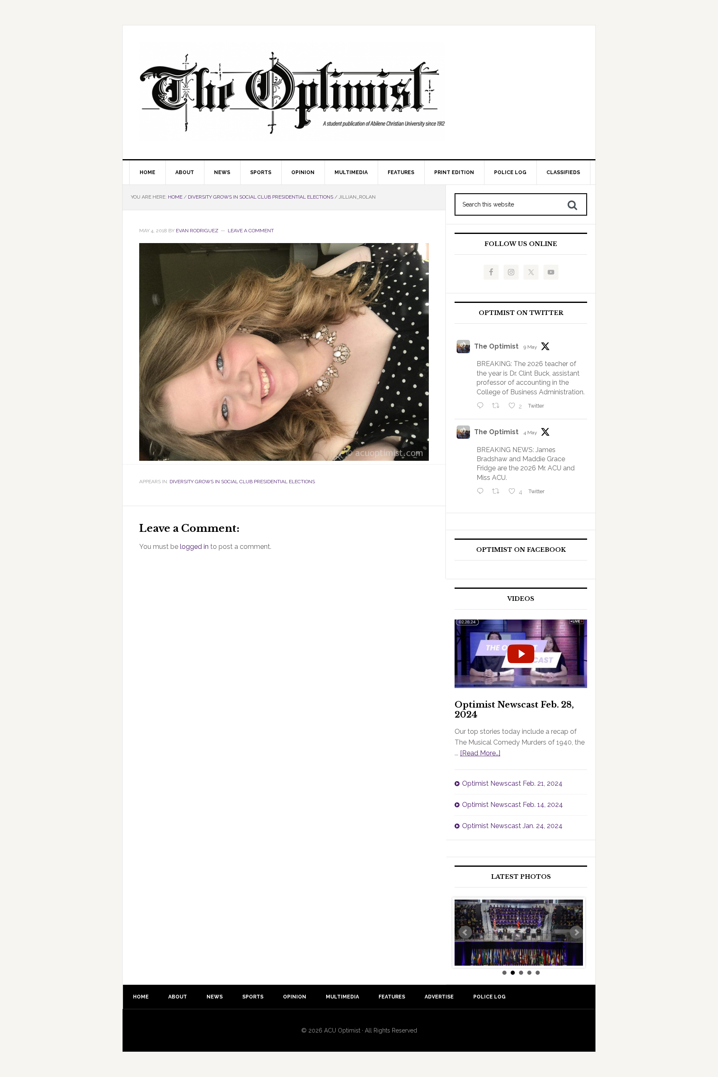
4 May (530, 432)
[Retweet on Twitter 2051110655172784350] (498, 492)
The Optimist (496, 346)
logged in (194, 547)
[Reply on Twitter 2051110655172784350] (482, 492)
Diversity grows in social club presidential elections (242, 481)
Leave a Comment (251, 231)
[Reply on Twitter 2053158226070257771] (482, 406)
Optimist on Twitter (521, 313)
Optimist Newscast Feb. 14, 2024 (512, 805)
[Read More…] (480, 753)
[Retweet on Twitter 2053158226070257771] (498, 406)
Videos (520, 598)
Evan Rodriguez (197, 231)
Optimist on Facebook (521, 549)
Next (576, 932)
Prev (465, 932)
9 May (530, 347)
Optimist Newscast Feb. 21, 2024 (512, 783)
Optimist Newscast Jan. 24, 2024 (512, 826)
